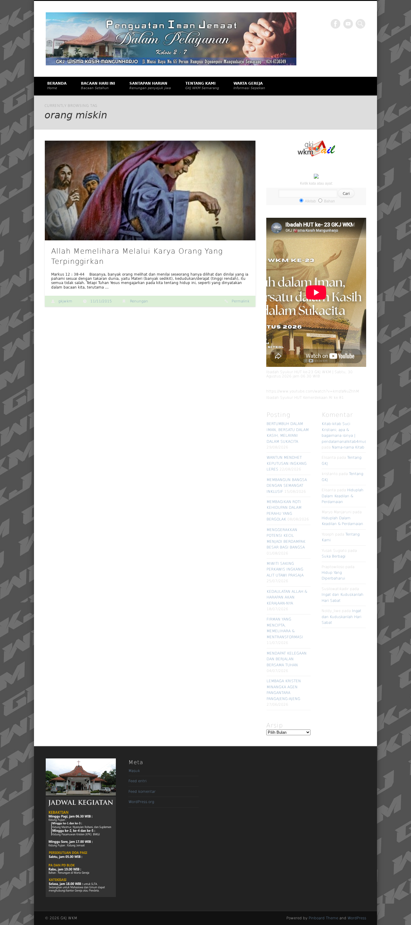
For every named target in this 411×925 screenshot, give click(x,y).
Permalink (240, 301)
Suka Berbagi (333, 556)
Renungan (139, 301)
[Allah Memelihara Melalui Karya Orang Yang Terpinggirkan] (150, 190)
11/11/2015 (101, 301)
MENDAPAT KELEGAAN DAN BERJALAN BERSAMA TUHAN (287, 659)
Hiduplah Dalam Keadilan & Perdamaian (342, 496)
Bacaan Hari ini (98, 85)
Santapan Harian (150, 85)
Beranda (56, 85)
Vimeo (348, 24)
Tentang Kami (202, 85)
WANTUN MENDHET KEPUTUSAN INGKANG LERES (287, 463)
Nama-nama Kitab (348, 447)
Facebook (335, 24)
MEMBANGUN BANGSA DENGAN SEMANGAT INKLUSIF (287, 486)
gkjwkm (65, 301)
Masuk (134, 771)
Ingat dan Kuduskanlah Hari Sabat (341, 617)
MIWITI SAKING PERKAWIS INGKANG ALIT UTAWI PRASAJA (285, 569)
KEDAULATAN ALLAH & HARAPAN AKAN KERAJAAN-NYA (287, 597)
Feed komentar (142, 791)
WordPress (357, 918)
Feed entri (137, 781)
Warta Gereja (249, 85)
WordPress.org (141, 802)
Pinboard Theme (323, 918)
